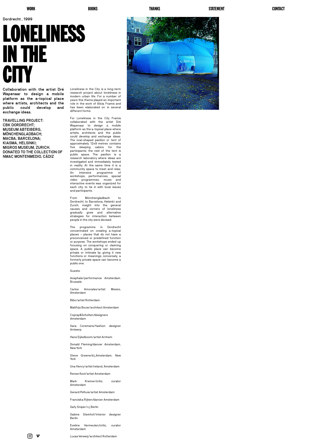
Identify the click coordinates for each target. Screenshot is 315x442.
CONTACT (278, 8)
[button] (172, 63)
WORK (31, 8)
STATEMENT (216, 8)
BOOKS (93, 8)
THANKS (154, 8)
